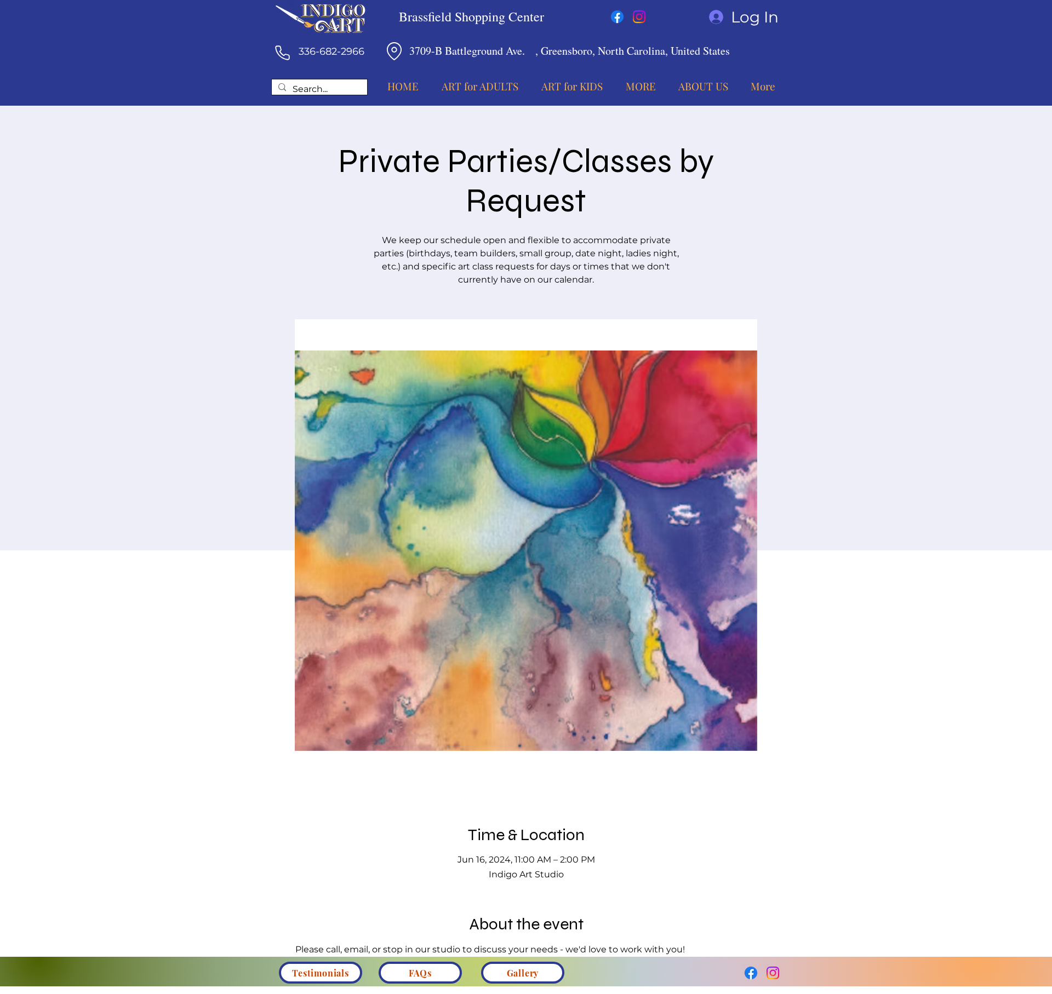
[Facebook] (617, 16)
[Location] (394, 51)
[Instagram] (639, 16)
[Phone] (282, 53)
